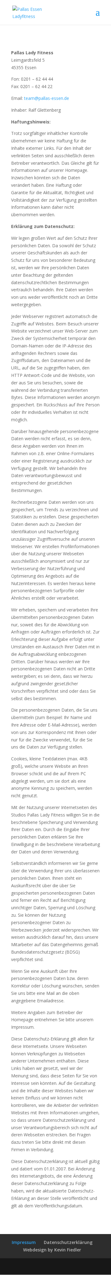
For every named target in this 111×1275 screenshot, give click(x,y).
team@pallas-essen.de (46, 98)
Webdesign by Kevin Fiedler (52, 1250)
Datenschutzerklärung (68, 1242)
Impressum (24, 1242)
